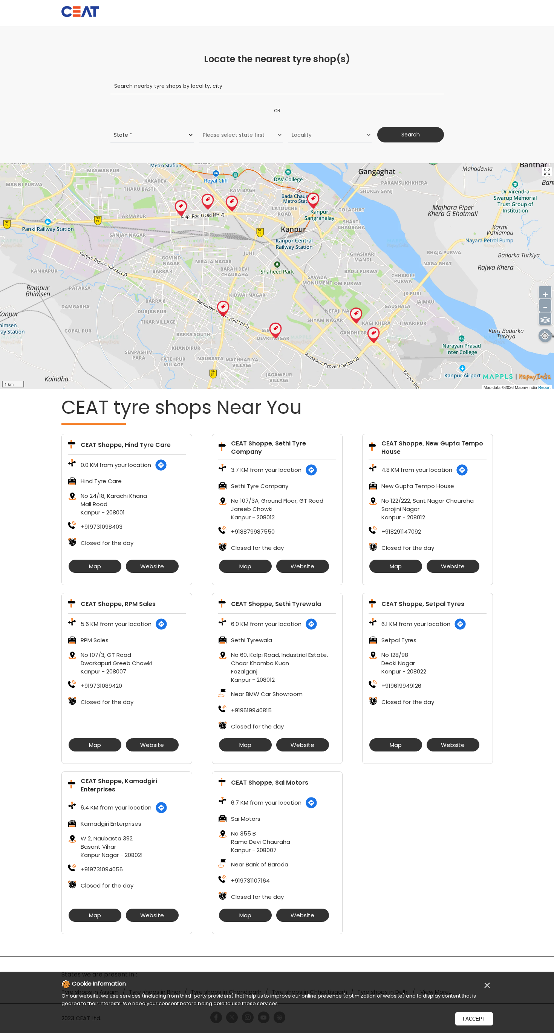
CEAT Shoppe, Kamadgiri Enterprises (119, 785)
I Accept (474, 1019)
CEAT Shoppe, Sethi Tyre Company (268, 447)
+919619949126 (401, 686)
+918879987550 (253, 532)
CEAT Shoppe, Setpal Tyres (422, 604)
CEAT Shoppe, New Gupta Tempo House (432, 447)
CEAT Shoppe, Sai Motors (269, 782)
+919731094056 (102, 869)
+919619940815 (251, 710)
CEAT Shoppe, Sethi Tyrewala (276, 604)
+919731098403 (101, 527)
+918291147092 (401, 532)
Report (544, 387)
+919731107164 (250, 881)
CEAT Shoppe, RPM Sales (118, 604)
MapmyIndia (526, 387)
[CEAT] (80, 12)
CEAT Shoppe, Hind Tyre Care (126, 445)
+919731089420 (101, 686)
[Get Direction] (161, 465)
